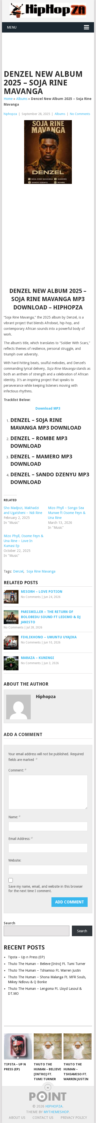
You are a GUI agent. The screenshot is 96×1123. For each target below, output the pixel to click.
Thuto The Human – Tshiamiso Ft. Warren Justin (44, 970)
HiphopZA (54, 1106)
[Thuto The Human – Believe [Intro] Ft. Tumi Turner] (48, 1046)
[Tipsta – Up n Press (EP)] (18, 1046)
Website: (14, 860)
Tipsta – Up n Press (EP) (26, 957)
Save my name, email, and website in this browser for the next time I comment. (45, 888)
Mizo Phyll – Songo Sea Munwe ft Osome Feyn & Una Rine (66, 513)
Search (9, 923)
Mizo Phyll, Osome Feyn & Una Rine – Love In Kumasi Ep (23, 541)
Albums (21, 99)
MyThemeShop (56, 1112)
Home (8, 99)
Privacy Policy (74, 1118)
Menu (11, 27)
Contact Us (42, 1118)
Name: (14, 817)
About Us (17, 1118)
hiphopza (10, 114)
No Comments (80, 114)
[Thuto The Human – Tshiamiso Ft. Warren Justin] (78, 1046)
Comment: (17, 770)
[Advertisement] (50, 45)
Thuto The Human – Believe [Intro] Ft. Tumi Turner (46, 964)
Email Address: (20, 838)
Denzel (18, 571)
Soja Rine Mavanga (41, 571)
